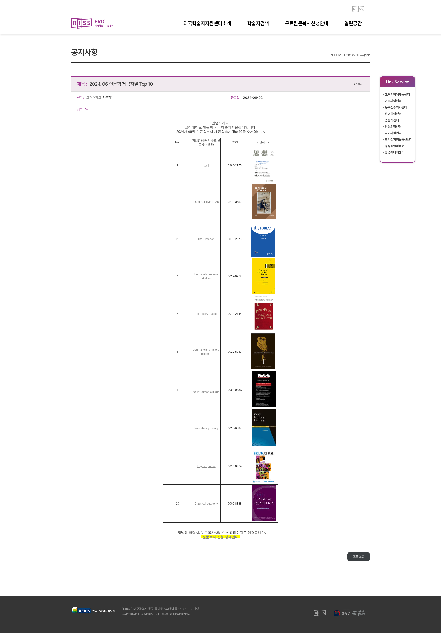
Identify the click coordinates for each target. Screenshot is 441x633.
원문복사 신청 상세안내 (220, 537)
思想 (206, 165)
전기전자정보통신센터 (399, 139)
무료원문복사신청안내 (306, 23)
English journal (206, 466)
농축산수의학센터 (396, 107)
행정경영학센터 (394, 146)
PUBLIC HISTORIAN (206, 202)
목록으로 (358, 557)
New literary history (206, 428)
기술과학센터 (393, 101)
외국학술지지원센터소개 (207, 23)
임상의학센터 (393, 126)
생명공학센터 (393, 114)
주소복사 (358, 83)
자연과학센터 (393, 133)
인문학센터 (392, 120)
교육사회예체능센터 (397, 94)
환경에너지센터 (394, 152)
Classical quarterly (206, 503)
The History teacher (206, 313)
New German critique (206, 392)
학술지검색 (258, 23)
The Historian (206, 239)
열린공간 (353, 23)
